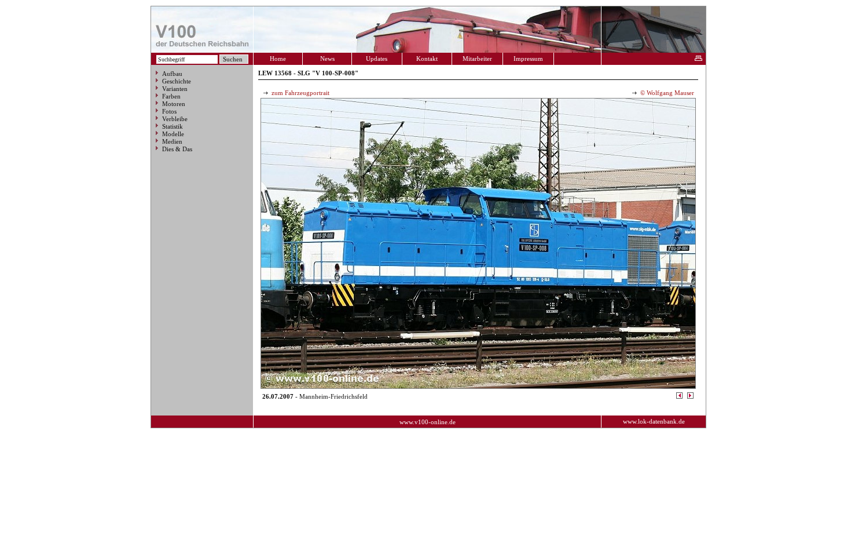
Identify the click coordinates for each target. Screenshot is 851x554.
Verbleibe (175, 118)
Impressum (528, 58)
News (327, 58)
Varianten (175, 88)
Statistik (172, 126)
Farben (171, 96)
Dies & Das (177, 148)
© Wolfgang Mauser (666, 92)
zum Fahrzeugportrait (299, 92)
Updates (376, 58)
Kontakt (427, 58)
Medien (172, 141)
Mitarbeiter (477, 58)
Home (278, 58)
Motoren (173, 103)
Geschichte (176, 81)
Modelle (173, 133)
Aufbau (172, 73)
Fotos (169, 111)
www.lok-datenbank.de (654, 421)
